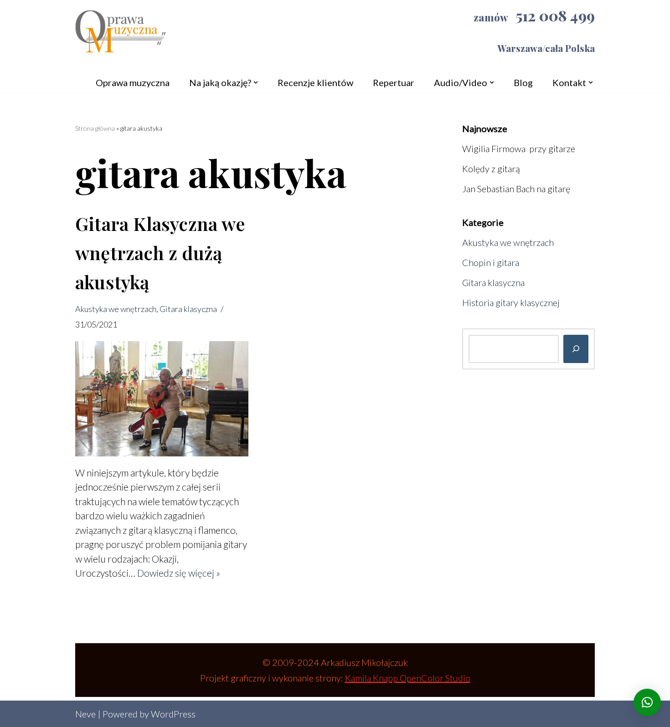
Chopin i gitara (490, 262)
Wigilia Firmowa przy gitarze (518, 148)
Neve (85, 713)
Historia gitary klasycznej (511, 302)
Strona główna (95, 128)
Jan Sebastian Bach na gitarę (516, 188)
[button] (255, 82)
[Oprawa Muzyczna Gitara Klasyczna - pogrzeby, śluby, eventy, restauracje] (120, 35)
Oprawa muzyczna (133, 82)
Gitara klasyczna (188, 309)
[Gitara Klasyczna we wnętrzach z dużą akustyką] (161, 398)
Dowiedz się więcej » (178, 573)
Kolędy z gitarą (491, 168)
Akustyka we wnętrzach (115, 309)
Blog (523, 82)
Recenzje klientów (315, 82)
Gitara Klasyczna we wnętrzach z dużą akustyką (160, 252)
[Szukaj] (575, 349)
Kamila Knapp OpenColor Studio (407, 677)
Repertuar (393, 82)
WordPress (173, 713)
